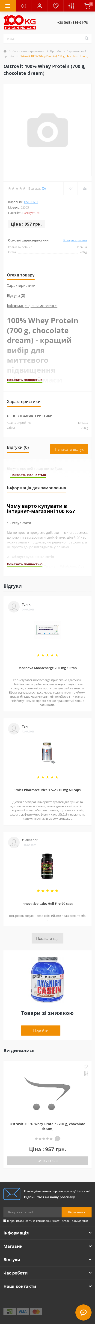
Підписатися (76, 1212)
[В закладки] (86, 1067)
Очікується (48, 1160)
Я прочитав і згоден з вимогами (47, 1221)
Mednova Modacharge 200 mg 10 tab (47, 668)
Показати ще (47, 938)
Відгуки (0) (16, 295)
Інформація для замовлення (32, 305)
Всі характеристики (75, 240)
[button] (40, 6)
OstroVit (31, 202)
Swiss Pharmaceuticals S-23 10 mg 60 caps (48, 790)
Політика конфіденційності (41, 1221)
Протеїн (55, 51)
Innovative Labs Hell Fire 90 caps (47, 903)
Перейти (40, 1030)
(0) (44, 188)
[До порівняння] (86, 1074)
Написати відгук (69, 449)
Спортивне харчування (28, 51)
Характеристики (21, 285)
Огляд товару (21, 275)
